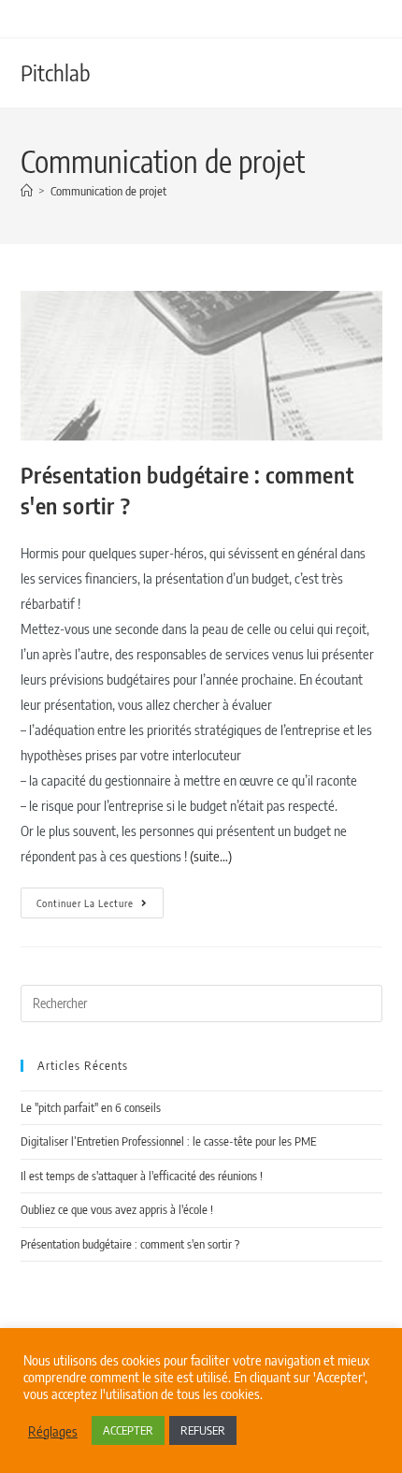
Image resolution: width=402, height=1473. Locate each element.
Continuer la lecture (100, 898)
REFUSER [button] (202, 1429)
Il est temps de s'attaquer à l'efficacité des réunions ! (142, 1175)
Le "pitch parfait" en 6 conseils (91, 1107)
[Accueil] (27, 190)
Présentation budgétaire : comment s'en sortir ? (130, 1243)
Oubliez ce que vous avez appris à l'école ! (117, 1209)
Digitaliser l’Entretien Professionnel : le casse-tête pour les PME (168, 1141)
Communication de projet (108, 190)
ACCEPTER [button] (128, 1429)
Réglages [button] (53, 1430)
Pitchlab (56, 72)
